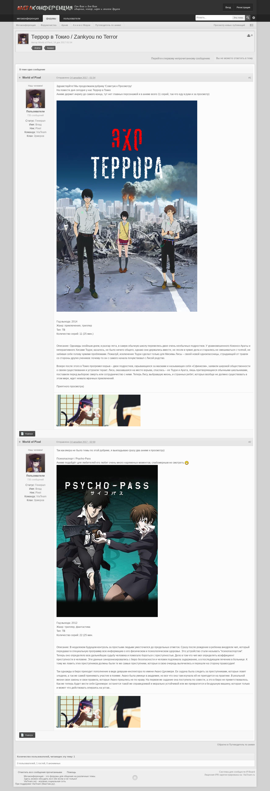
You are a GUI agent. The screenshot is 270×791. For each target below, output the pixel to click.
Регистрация (243, 7)
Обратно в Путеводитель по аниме (236, 744)
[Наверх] (135, 777)
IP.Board (250, 772)
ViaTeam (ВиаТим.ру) (43, 784)
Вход (228, 7)
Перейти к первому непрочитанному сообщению (180, 58)
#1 (249, 77)
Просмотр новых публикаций (229, 25)
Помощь (71, 772)
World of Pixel (45, 42)
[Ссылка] (98, 410)
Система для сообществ (232, 772)
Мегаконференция (28, 18)
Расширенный (253, 17)
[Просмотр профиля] (35, 98)
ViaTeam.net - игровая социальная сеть (45, 781)
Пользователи (71, 18)
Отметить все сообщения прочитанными (40, 772)
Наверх (28, 433)
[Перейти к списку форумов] (68, 7)
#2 (249, 442)
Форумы (51, 18)
